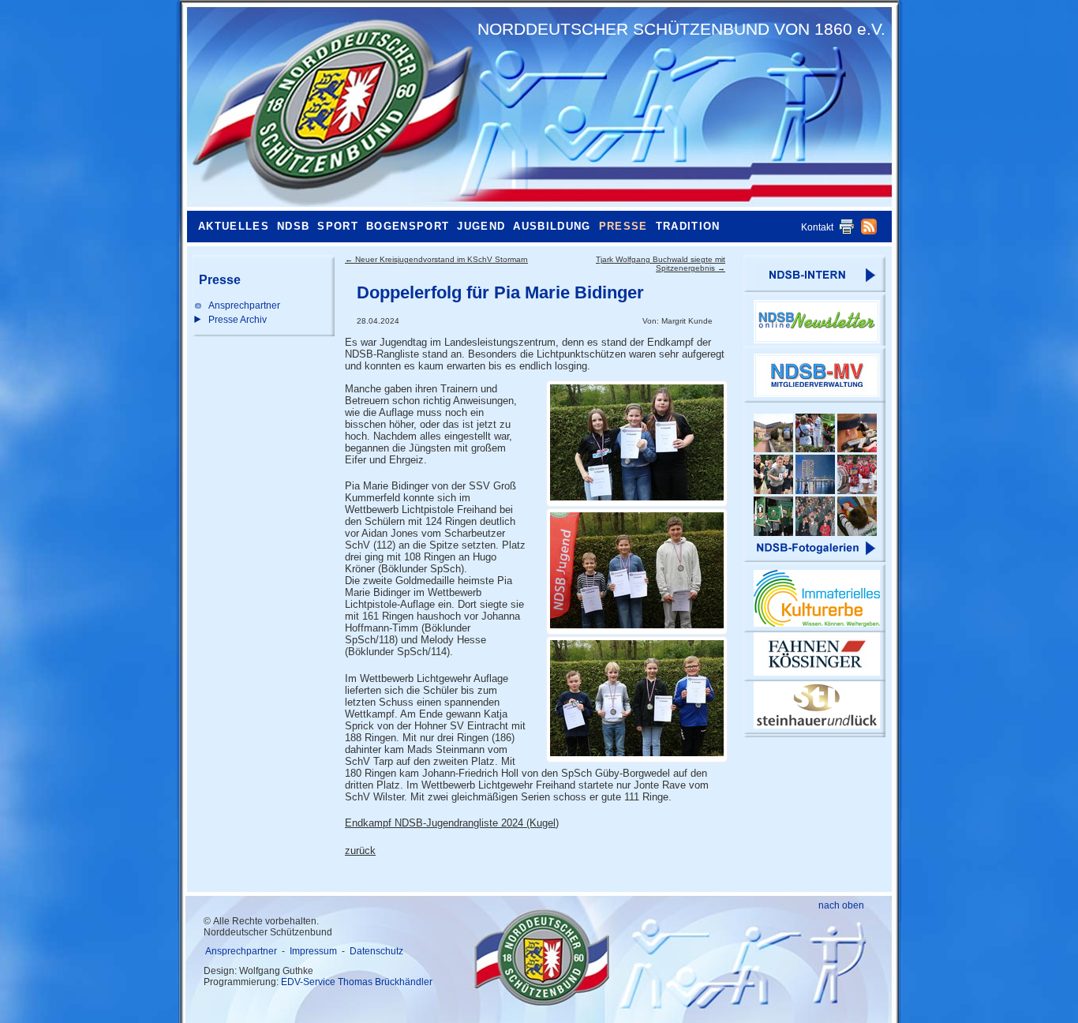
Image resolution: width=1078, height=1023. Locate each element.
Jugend (481, 226)
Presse (623, 226)
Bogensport (407, 226)
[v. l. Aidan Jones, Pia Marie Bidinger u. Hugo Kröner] (637, 571)
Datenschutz (376, 951)
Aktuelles (233, 226)
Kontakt (817, 227)
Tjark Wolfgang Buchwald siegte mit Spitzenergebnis (660, 263)
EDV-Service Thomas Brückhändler (356, 981)
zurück (360, 850)
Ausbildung (551, 226)
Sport (337, 226)
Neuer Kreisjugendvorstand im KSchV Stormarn (436, 259)
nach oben (841, 905)
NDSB (293, 226)
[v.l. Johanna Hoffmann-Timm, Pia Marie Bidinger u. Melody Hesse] (637, 443)
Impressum (313, 951)
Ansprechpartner (244, 305)
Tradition (688, 226)
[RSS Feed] (869, 231)
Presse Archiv (237, 319)
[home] (329, 106)
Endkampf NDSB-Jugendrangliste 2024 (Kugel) (452, 823)
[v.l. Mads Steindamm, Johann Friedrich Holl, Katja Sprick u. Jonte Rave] (637, 699)
